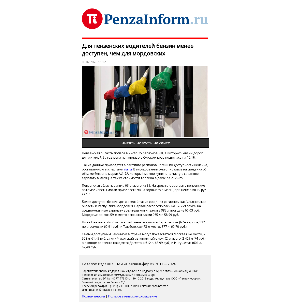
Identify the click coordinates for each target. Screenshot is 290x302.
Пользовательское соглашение (132, 296)
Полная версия (93, 296)
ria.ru (128, 169)
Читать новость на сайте (145, 143)
